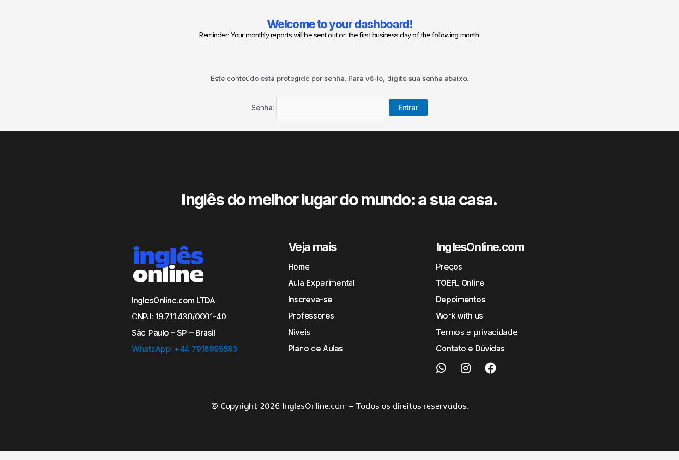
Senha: (263, 107)
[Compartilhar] (648, 10)
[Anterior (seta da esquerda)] (16, 230)
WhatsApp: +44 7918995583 (185, 349)
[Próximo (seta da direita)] (663, 230)
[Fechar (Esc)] (669, 10)
